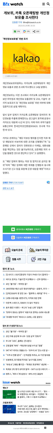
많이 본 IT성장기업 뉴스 (13, 325)
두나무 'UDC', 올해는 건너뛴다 (18, 340)
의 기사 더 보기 (13, 182)
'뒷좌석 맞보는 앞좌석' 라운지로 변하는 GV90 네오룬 (28, 312)
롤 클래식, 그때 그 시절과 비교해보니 (32, 397)
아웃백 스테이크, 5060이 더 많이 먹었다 (22, 302)
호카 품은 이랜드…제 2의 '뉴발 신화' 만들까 (24, 307)
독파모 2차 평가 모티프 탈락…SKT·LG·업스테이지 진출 (29, 369)
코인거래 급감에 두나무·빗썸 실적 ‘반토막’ (23, 336)
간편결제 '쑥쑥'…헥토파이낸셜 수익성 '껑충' (24, 345)
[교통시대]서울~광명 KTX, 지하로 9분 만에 (23, 298)
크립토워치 (8, 402)
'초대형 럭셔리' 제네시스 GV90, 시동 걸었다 (24, 316)
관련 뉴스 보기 (8, 188)
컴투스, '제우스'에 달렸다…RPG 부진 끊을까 (24, 373)
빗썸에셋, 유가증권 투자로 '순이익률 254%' (24, 359)
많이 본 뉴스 (8, 268)
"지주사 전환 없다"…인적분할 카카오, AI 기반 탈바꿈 (28, 354)
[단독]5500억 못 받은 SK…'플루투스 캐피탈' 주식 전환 (28, 293)
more (48, 383)
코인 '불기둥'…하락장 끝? (16, 283)
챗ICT (5, 387)
